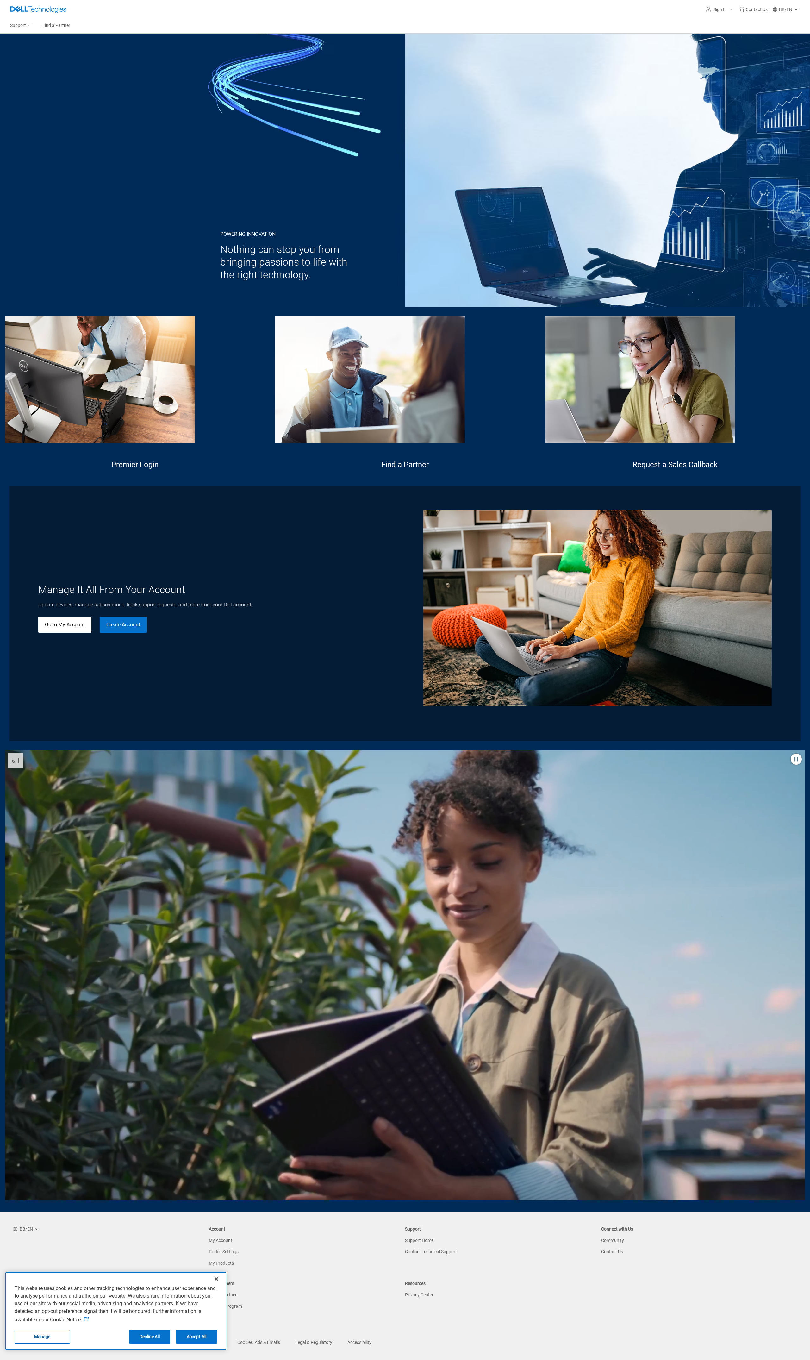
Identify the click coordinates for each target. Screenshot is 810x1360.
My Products (221, 1263)
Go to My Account (65, 625)
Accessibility (359, 1342)
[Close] (216, 1279)
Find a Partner (405, 464)
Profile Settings (224, 1251)
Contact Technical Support (431, 1251)
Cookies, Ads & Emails (258, 1342)
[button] (720, 9)
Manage (42, 1336)
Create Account (123, 625)
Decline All (150, 1336)
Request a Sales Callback (675, 464)
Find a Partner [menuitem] (56, 25)
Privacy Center (419, 1294)
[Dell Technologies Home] (38, 9)
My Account (220, 1240)
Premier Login (135, 464)
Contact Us (612, 1251)
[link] (753, 9)
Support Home (419, 1240)
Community (612, 1240)
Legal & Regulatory (313, 1342)
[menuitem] (21, 25)
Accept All (196, 1336)
